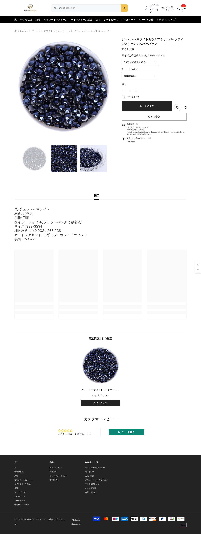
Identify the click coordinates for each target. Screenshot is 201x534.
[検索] (89, 8)
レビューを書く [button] (126, 432)
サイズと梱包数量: (143, 55)
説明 (96, 195)
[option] (63, 86)
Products (24, 31)
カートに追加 (146, 106)
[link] (177, 107)
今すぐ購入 (154, 116)
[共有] (184, 107)
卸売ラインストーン (36, 519)
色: (129, 69)
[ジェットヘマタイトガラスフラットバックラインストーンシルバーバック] (100, 365)
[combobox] (86, 8)
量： (124, 84)
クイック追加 (100, 403)
